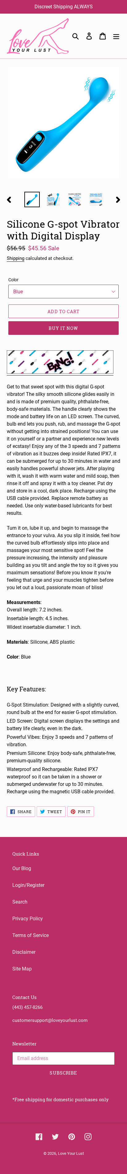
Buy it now (63, 328)
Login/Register (28, 885)
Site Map (22, 969)
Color (13, 279)
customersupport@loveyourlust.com (50, 1020)
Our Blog (21, 868)
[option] (32, 199)
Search (19, 902)
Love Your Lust (71, 1153)
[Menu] (116, 36)
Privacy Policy (27, 919)
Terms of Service (30, 935)
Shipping (15, 258)
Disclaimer (23, 952)
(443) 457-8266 (27, 1007)
